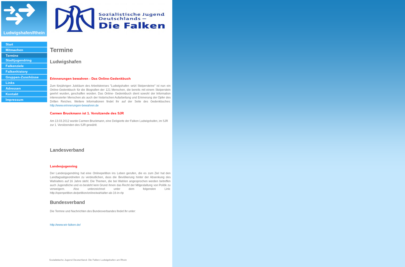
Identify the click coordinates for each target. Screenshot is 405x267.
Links (10, 83)
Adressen (13, 88)
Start (9, 44)
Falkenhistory (17, 71)
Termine (12, 55)
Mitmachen (14, 50)
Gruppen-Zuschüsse (22, 77)
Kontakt (12, 94)
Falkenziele (15, 66)
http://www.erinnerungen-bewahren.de (74, 105)
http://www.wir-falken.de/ (65, 224)
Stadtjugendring (19, 60)
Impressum (14, 100)
